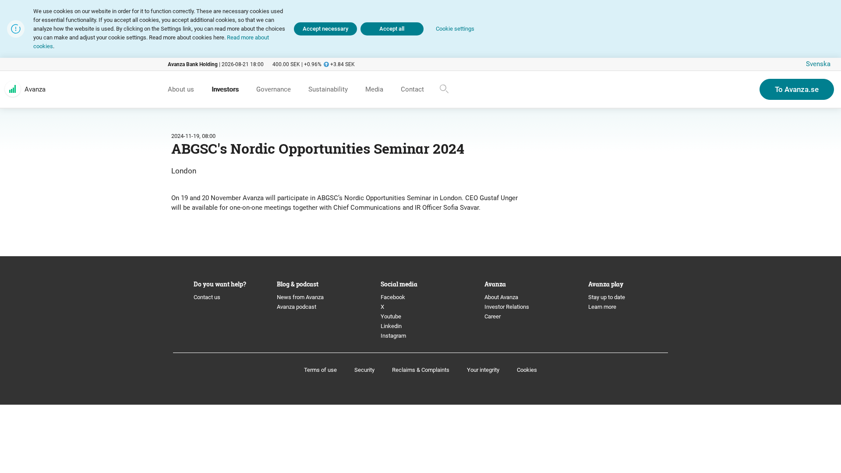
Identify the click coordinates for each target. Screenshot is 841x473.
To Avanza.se (797, 89)
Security (364, 370)
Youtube (391, 316)
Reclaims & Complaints (420, 370)
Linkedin (391, 326)
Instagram (393, 335)
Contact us (207, 297)
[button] (455, 29)
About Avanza (501, 297)
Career (492, 316)
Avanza (35, 89)
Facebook (393, 297)
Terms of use (320, 370)
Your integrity (483, 370)
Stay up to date (606, 297)
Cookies (527, 370)
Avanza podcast (296, 307)
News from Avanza (300, 297)
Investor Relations (506, 307)
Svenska (818, 64)
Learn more (602, 307)
